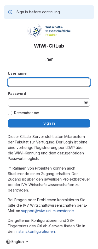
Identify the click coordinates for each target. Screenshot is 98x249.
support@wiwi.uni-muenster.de (47, 211)
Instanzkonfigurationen (35, 231)
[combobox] (17, 242)
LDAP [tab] (49, 59)
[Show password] (86, 102)
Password (17, 93)
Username (17, 73)
